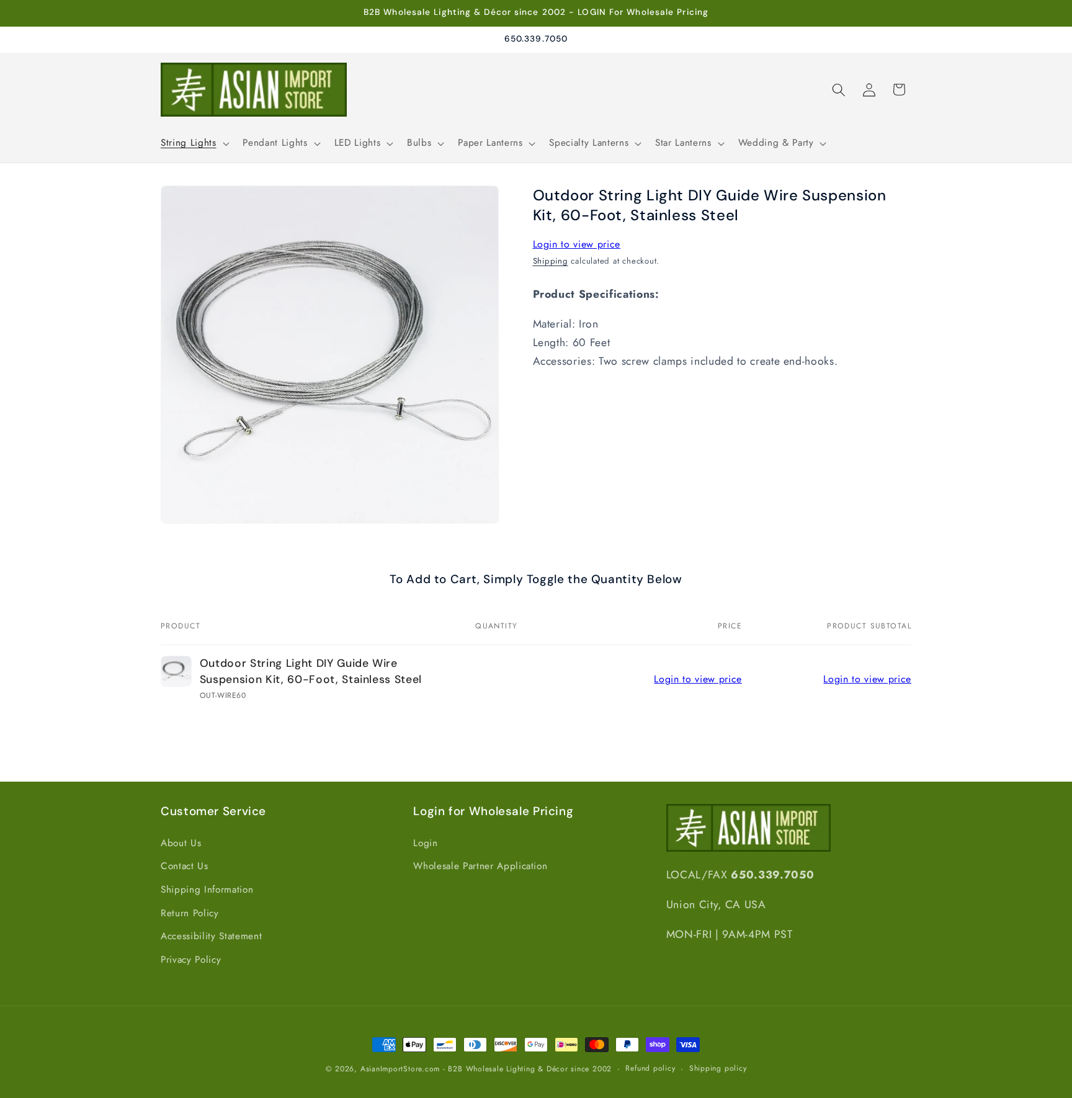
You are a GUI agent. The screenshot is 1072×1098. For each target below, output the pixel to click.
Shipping (550, 261)
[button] (193, 143)
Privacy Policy (191, 959)
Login (425, 843)
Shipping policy (718, 1068)
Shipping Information (207, 889)
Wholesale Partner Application (480, 866)
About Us (181, 843)
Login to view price (577, 244)
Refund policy (650, 1068)
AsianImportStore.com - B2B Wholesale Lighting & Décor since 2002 (486, 1068)
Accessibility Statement (211, 937)
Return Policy (190, 913)
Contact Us (184, 866)
